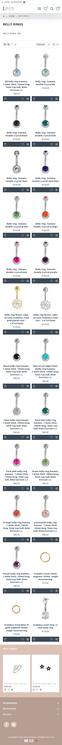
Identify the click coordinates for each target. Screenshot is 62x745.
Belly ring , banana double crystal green (16, 225)
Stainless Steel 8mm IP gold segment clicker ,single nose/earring (16, 627)
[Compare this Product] (27, 386)
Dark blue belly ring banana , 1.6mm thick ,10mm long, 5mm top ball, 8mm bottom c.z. (45, 424)
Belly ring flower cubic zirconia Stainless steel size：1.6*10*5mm (45, 317)
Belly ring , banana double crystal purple (45, 271)
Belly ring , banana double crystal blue (45, 134)
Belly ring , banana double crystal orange (45, 225)
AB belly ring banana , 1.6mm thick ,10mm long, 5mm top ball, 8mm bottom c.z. (16, 85)
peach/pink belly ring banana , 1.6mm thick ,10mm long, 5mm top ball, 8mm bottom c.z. (45, 526)
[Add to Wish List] (22, 386)
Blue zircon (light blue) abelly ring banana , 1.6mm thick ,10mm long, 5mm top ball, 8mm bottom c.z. (45, 372)
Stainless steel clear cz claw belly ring (45, 626)
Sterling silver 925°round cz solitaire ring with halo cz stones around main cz (16, 683)
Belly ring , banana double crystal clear (16, 179)
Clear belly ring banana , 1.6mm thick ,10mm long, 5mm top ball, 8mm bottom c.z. (16, 424)
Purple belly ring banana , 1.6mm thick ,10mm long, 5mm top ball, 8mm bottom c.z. (16, 578)
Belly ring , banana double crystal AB (45, 83)
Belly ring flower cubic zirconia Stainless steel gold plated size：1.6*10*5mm (16, 319)
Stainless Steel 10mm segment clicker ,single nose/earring (45, 576)
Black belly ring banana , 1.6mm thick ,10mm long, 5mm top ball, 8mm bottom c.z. (16, 370)
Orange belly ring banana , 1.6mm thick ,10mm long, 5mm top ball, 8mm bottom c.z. (16, 526)
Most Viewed (10, 649)
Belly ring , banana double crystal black (16, 134)
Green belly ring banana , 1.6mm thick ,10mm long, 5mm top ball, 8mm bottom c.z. (45, 475)
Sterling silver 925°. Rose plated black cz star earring (45, 683)
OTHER (11, 16)
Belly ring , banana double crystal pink (16, 271)
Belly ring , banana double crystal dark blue (45, 179)
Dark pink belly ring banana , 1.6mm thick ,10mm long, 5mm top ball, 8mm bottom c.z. (16, 475)
